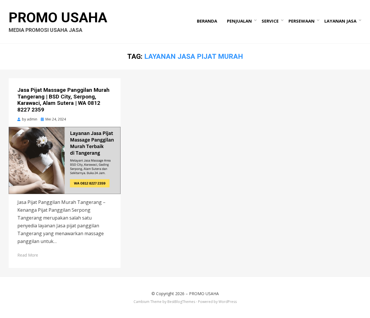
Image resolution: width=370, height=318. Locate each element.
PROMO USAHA (58, 17)
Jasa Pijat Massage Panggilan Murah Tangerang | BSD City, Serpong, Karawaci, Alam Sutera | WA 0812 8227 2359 (63, 100)
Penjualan (239, 21)
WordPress (228, 301)
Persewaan (301, 21)
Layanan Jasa (340, 21)
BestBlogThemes (181, 301)
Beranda (207, 21)
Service (270, 21)
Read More (27, 255)
